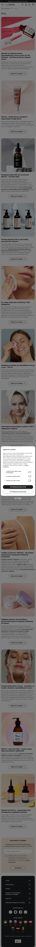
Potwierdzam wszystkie (18, 487)
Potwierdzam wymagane (18, 491)
